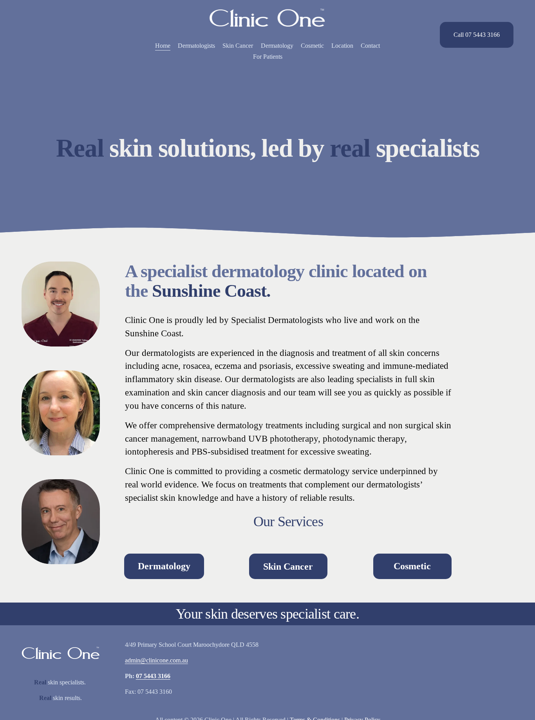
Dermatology (277, 45)
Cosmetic (312, 45)
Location (342, 45)
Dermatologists (196, 45)
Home (162, 45)
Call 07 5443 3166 (477, 34)
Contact (370, 45)
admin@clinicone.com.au (156, 660)
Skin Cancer (237, 45)
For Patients (267, 56)
